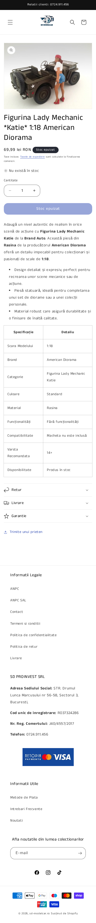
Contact (16, 611)
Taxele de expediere (32, 157)
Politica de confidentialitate (33, 635)
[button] (10, 22)
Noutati (16, 820)
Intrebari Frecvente (26, 809)
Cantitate (11, 180)
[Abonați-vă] (80, 853)
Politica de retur (23, 646)
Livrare (16, 658)
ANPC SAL (18, 600)
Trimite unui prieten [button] (26, 531)
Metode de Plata (24, 797)
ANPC (14, 588)
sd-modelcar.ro (39, 913)
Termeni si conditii (25, 623)
